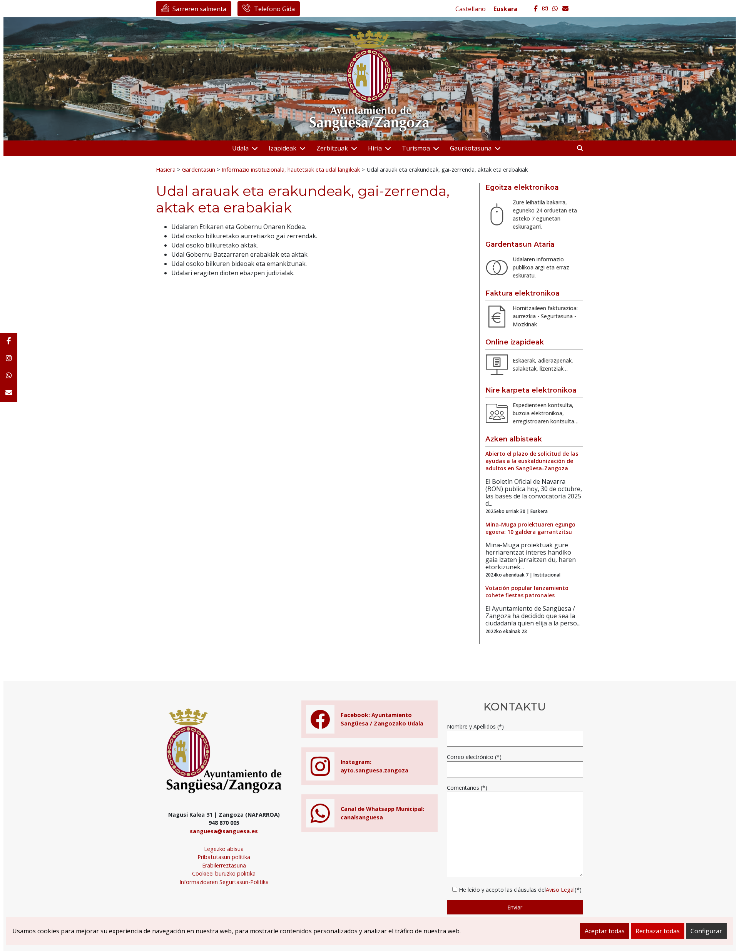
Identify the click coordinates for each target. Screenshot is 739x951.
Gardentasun (198, 169)
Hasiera (166, 169)
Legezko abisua (224, 848)
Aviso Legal (560, 889)
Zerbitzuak (332, 148)
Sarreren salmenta (199, 9)
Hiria (375, 148)
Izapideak (282, 148)
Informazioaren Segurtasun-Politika (224, 882)
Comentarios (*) (467, 787)
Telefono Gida (274, 9)
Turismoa (416, 148)
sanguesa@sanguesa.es (224, 831)
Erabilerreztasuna (224, 865)
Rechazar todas (657, 931)
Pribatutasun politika (223, 857)
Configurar (706, 931)
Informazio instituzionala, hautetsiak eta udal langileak (291, 169)
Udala (240, 148)
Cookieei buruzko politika (224, 873)
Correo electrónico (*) (474, 756)
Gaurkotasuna (471, 148)
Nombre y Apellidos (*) (475, 726)
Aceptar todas (605, 931)
